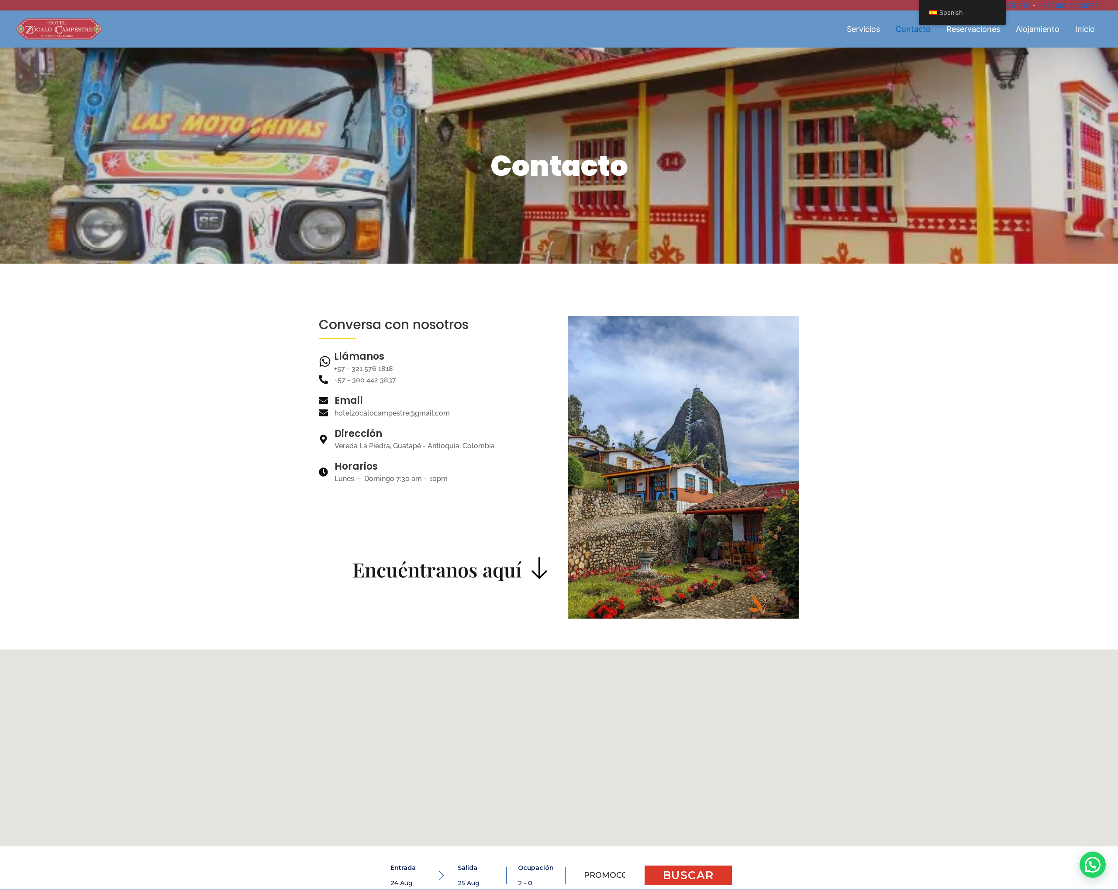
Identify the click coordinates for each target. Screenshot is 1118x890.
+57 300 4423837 (1068, 5)
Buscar (688, 875)
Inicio (1085, 29)
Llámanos (359, 356)
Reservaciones (973, 29)
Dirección (358, 433)
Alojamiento (1037, 29)
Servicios (863, 29)
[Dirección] (323, 440)
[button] (1093, 865)
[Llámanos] (325, 362)
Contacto (913, 29)
